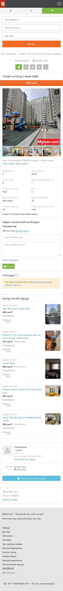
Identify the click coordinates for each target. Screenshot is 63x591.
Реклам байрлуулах (12, 547)
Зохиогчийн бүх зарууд (24, 459)
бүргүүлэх (41, 281)
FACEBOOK (8, 568)
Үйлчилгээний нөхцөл (13, 564)
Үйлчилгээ (7, 535)
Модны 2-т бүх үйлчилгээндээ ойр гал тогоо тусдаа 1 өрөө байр (21, 336)
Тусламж (6, 539)
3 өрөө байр (8, 362)
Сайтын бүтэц (9, 552)
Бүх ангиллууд (12, 27)
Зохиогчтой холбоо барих (33, 478)
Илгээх (9, 266)
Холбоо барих (9, 556)
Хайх (32, 43)
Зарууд (5, 527)
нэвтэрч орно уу (13, 284)
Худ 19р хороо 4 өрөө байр (16, 308)
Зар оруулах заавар (12, 543)
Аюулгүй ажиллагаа (12, 560)
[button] (18, 151)
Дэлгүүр (6, 531)
